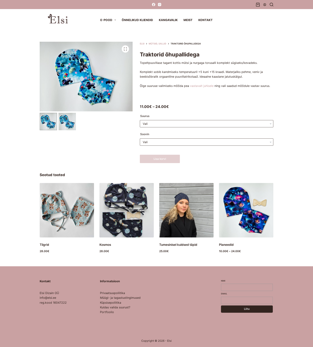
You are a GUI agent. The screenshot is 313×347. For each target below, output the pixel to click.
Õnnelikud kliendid (137, 20)
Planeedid (226, 245)
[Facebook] (153, 4)
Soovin (144, 134)
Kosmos (105, 245)
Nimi (223, 281)
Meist (188, 20)
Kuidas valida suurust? (115, 307)
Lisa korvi (160, 159)
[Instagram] (159, 4)
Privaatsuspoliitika (112, 293)
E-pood (106, 20)
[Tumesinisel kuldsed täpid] (186, 210)
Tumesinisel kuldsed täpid (178, 245)
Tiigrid (44, 245)
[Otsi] (271, 4)
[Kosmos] (126, 210)
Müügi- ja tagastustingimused (120, 297)
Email (224, 293)
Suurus (144, 116)
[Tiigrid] (67, 210)
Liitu (247, 309)
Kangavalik (168, 20)
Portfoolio (107, 312)
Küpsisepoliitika (110, 302)
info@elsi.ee (48, 297)
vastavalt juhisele (202, 86)
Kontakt (205, 20)
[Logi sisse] (264, 4)
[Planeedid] (246, 210)
